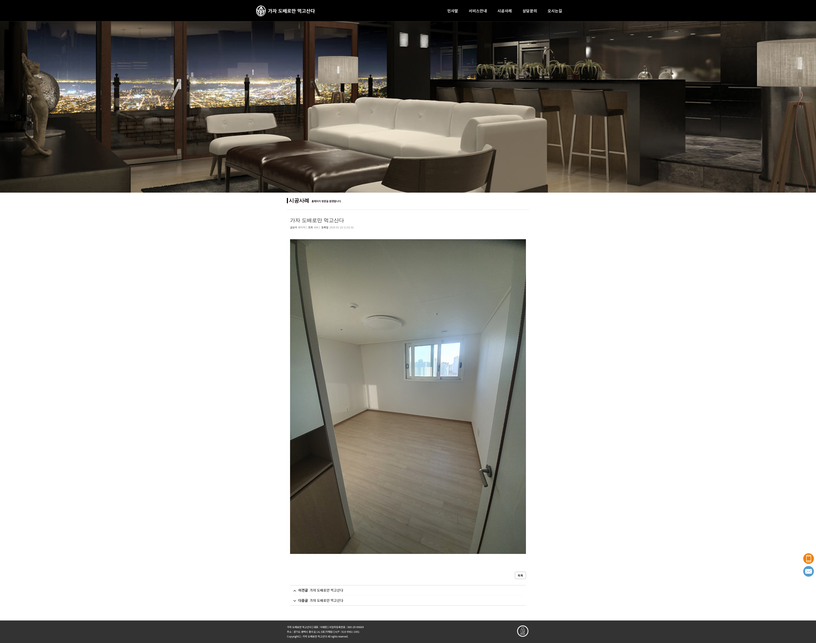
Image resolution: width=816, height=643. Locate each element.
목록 (520, 575)
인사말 (452, 10)
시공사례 (504, 10)
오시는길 (555, 10)
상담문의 (530, 10)
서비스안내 (478, 10)
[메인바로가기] (285, 10)
